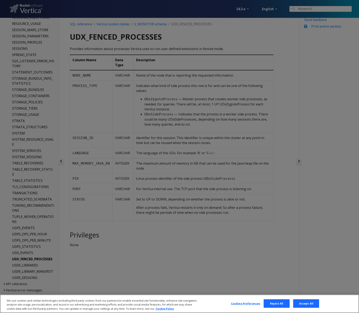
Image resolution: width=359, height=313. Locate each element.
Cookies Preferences (245, 303)
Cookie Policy (165, 309)
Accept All (306, 303)
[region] (179, 304)
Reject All (276, 303)
